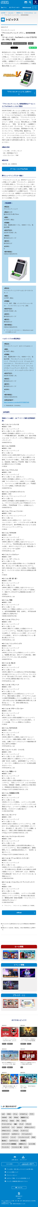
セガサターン (15, 1134)
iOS (10, 1117)
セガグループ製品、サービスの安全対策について (18, 1178)
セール (26, 1147)
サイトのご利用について (12, 1172)
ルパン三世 (32, 1144)
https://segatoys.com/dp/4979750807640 (16, 402)
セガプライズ (5, 1127)
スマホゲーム (23, 1114)
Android (4, 1117)
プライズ (28, 1124)
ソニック (13, 1137)
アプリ (31, 1114)
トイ (35, 12)
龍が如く (4, 1140)
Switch (24, 1120)
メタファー (5, 1137)
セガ (3, 1114)
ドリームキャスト (26, 1134)
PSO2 (33, 1137)
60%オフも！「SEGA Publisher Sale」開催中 (27, 1086)
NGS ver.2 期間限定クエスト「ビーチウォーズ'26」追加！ (9, 1063)
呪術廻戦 (23, 1140)
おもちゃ (19, 1127)
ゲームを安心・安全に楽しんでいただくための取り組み (19, 1169)
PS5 (18, 1120)
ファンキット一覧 (16, 1147)
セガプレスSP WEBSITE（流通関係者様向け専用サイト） (28, 1164)
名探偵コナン (22, 1144)
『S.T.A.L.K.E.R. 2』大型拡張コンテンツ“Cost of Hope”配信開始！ (28, 1039)
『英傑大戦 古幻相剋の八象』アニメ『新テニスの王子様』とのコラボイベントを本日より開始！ (9, 1086)
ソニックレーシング (23, 1137)
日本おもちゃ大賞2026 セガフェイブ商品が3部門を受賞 (28, 1063)
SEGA (9, 1114)
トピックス (10, 12)
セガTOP (3, 12)
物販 (15, 1124)
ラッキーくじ (24, 1130)
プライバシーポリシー (11, 1175)
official (19, 912)
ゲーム (5, 7)
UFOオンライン (6, 1130)
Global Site (19, 1187)
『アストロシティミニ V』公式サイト (19, 93)
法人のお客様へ (9, 1164)
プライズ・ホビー (15, 7)
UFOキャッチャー (29, 1127)
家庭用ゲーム (19, 12)
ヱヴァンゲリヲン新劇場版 (9, 1144)
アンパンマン (5, 1147)
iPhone (16, 1117)
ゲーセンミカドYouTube (19, 169)
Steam (12, 1120)
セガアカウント (14, 1140)
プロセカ (15, 1130)
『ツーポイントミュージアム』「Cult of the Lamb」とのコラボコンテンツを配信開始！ (9, 1039)
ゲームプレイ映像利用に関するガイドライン (17, 1181)
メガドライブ (5, 1134)
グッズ (21, 1124)
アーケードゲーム (28, 12)
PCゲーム (4, 1043)
